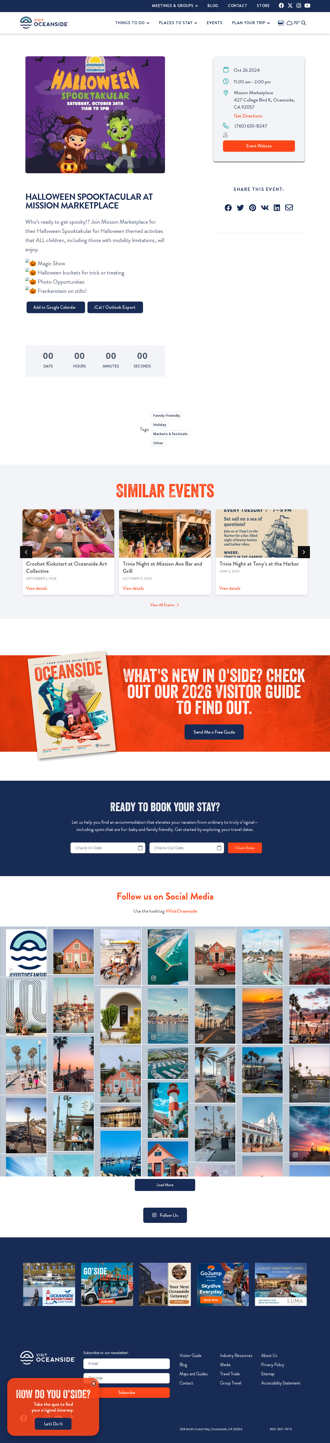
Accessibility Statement (280, 1383)
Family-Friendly (166, 415)
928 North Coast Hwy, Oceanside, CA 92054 (211, 1429)
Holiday (159, 425)
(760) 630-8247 (251, 126)
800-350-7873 (281, 1429)
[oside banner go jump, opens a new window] (223, 1284)
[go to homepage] (44, 22)
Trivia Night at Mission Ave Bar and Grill (162, 567)
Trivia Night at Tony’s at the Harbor (259, 564)
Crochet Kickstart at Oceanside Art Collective (66, 567)
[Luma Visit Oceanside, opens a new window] (281, 1284)
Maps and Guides (193, 1374)
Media (225, 1365)
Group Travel (230, 1383)
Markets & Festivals (170, 434)
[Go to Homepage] (48, 1357)
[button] (228, 208)
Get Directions (248, 115)
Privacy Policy (272, 1365)
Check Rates (245, 848)
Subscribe (126, 1392)
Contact (186, 1383)
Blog (183, 1365)
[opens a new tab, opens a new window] (281, 5)
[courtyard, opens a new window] (165, 1284)
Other (158, 443)
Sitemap (267, 1374)
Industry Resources (236, 1355)
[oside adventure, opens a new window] (49, 1284)
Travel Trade (230, 1374)
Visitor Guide (190, 1355)
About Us (269, 1355)
